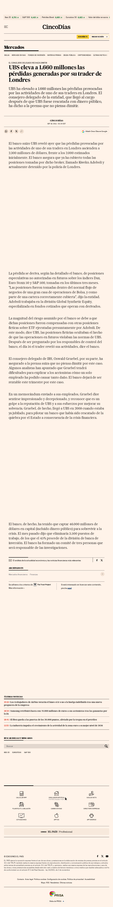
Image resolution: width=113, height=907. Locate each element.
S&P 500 (26, 17)
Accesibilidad (90, 879)
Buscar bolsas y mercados (18, 738)
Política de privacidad (75, 879)
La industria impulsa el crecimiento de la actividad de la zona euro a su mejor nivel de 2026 (56, 725)
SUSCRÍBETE (83, 37)
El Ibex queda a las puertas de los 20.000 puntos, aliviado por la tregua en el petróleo (53, 719)
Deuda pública (69, 55)
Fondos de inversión (36, 55)
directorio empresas (92, 808)
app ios (56, 819)
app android (91, 819)
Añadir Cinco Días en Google (96, 131)
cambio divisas (56, 808)
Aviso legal (29, 879)
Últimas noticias (100, 55)
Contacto (20, 879)
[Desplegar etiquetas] (102, 574)
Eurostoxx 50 (71, 17)
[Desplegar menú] (6, 27)
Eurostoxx (16, 752)
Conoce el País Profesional (56, 831)
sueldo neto (92, 797)
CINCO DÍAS (56, 120)
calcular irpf (21, 797)
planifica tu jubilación (21, 808)
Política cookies (40, 879)
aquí (70, 588)
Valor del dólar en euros (98, 17)
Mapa (43, 883)
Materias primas (54, 55)
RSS (47, 883)
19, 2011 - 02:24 (56, 124)
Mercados (14, 47)
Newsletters (54, 883)
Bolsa (7, 55)
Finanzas (34, 574)
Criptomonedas (84, 55)
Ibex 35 (8, 17)
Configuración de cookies (56, 879)
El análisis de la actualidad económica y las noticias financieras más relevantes (47, 560)
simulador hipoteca (56, 797)
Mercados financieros (18, 574)
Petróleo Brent (48, 17)
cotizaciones (21, 819)
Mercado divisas (19, 55)
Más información (16, 588)
